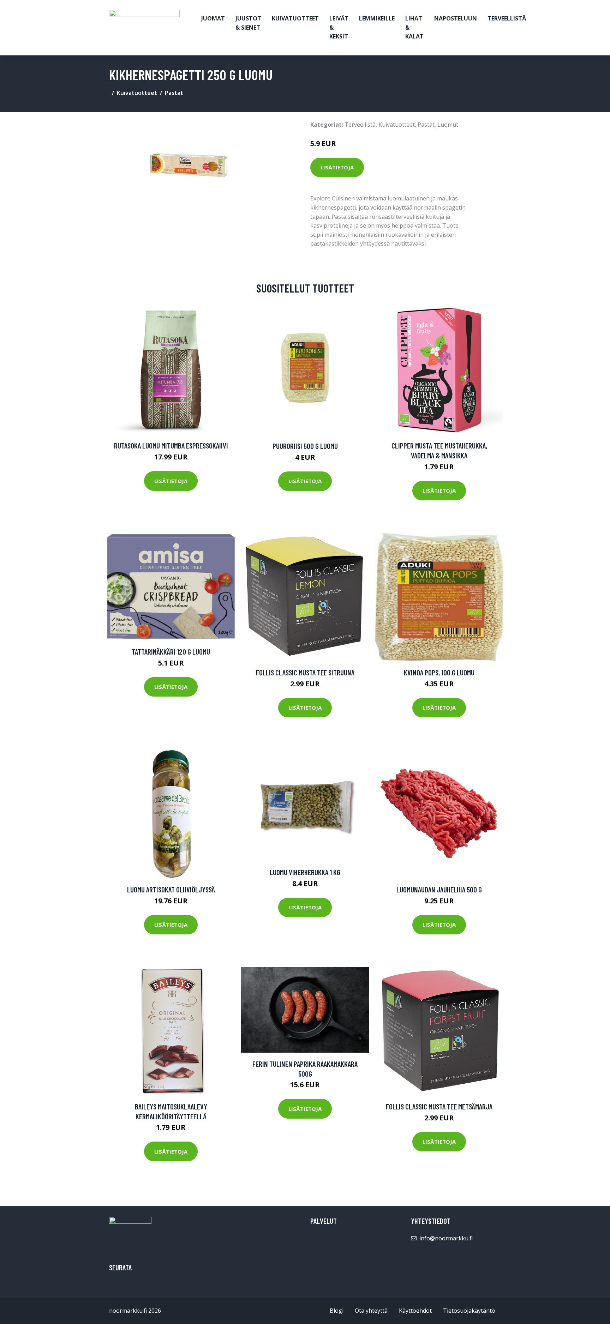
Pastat (174, 93)
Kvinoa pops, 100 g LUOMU (439, 672)
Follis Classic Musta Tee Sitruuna (305, 672)
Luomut (447, 124)
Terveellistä (507, 18)
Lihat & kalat (414, 27)
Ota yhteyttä (371, 1310)
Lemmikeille (377, 18)
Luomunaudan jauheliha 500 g (439, 889)
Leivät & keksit (338, 27)
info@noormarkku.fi (446, 1238)
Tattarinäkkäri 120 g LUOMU (171, 651)
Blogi (336, 1310)
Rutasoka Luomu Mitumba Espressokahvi (171, 445)
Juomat (213, 18)
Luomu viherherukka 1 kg (305, 872)
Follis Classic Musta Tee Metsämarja (439, 1106)
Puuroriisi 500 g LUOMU (305, 445)
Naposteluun (455, 18)
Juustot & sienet (248, 22)
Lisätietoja (337, 167)
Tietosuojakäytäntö (469, 1310)
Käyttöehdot (415, 1310)
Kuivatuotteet (295, 18)
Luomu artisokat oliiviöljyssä (171, 889)
